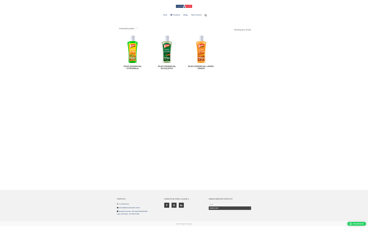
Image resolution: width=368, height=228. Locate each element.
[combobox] (128, 28)
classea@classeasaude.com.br (129, 208)
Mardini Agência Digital (184, 224)
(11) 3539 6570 (123, 204)
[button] (356, 224)
